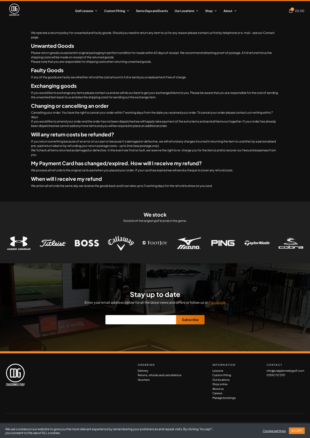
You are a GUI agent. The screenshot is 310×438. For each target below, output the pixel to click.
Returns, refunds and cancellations (160, 375)
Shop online (220, 384)
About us (218, 388)
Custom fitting (221, 375)
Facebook (217, 302)
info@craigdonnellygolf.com (285, 370)
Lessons (217, 370)
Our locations (221, 379)
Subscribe (190, 319)
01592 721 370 (276, 375)
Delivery (143, 370)
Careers (217, 393)
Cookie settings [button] (274, 431)
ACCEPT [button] (296, 430)
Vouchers (144, 379)
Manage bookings (224, 397)
